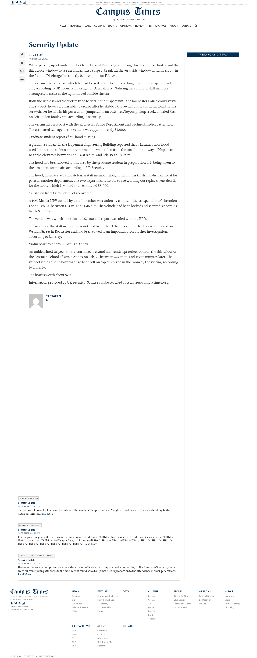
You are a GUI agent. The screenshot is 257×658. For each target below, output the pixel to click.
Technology (102, 604)
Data (88, 26)
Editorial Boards (206, 596)
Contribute (102, 631)
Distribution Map (105, 642)
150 (74, 634)
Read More (46, 514)
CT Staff (38, 54)
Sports (112, 26)
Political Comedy (232, 604)
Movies (151, 611)
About (174, 26)
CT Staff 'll (54, 296)
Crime (74, 611)
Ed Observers (205, 600)
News (63, 26)
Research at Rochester (107, 596)
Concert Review (28, 498)
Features (75, 26)
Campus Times (128, 11)
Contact (101, 634)
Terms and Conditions (43, 656)
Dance (151, 607)
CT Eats (151, 600)
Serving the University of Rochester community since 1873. (29, 598)
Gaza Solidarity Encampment (36, 556)
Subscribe (101, 646)
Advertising (102, 638)
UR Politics (77, 604)
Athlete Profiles (181, 596)
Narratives (229, 596)
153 (74, 646)
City (74, 600)
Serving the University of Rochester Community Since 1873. (128, 3)
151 (74, 638)
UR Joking (229, 607)
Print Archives (157, 26)
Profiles (100, 611)
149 (74, 631)
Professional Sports (182, 604)
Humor (139, 26)
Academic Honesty (30, 525)
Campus (76, 596)
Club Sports (179, 600)
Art (149, 604)
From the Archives (105, 600)
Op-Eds (202, 604)
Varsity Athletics (181, 607)
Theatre (151, 619)
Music (151, 615)
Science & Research (81, 607)
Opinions (126, 26)
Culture (99, 26)
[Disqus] (99, 357)
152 (74, 642)
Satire (227, 600)
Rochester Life (103, 607)
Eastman (152, 596)
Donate (186, 26)
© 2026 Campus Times (20, 656)
